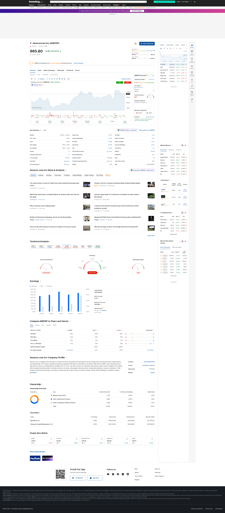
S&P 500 (162, 72)
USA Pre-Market (112, 7)
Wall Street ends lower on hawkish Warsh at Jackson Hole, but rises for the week (54, 196)
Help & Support (159, 476)
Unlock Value (149, 50)
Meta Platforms (86, 438)
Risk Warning (219, 508)
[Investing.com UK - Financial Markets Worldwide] (36, 2)
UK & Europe (89, 7)
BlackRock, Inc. (35, 420)
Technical (69, 70)
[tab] (33, 247)
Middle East (97, 7)
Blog (136, 469)
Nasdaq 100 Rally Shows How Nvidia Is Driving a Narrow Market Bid (117, 217)
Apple (133, 438)
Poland (152, 372)
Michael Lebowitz (39, 219)
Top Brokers (164, 180)
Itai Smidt (102, 219)
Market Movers (165, 145)
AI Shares (130, 7)
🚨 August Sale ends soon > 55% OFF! (164, 1)
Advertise (157, 472)
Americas (82, 7)
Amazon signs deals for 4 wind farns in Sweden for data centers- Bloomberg (117, 196)
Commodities (169, 45)
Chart (39, 70)
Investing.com (33, 199)
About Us (157, 469)
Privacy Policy (209, 508)
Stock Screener (107, 5)
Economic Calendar (96, 5)
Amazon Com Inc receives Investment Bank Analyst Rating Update (117, 183)
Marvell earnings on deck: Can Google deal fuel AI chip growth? (116, 227)
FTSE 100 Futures (164, 81)
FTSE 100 (162, 64)
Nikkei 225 (163, 75)
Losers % (178, 149)
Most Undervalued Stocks (166, 242)
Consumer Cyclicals (148, 365)
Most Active (48, 7)
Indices (162, 45)
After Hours (120, 7)
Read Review (185, 190)
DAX (161, 67)
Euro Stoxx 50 (164, 70)
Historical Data (54, 74)
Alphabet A (109, 438)
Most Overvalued (176, 247)
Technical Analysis (39, 241)
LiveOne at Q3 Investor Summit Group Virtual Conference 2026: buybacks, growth (116, 207)
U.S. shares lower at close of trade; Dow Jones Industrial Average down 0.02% (54, 184)
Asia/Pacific (104, 7)
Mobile (137, 472)
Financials (60, 70)
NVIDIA (33, 438)
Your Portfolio (139, 476)
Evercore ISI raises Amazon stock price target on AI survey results (53, 227)
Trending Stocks (166, 212)
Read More (33, 372)
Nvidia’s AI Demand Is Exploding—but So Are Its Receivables (50, 217)
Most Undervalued (165, 247)
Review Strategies (78, 63)
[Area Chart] (35, 79)
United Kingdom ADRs (67, 7)
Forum (77, 70)
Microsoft (59, 438)
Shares (32, 7)
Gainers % (171, 149)
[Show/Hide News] (69, 79)
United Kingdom (56, 7)
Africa (125, 7)
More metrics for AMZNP (147, 130)
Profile (38, 74)
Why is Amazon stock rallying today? (42, 206)
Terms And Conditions (196, 508)
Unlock (71, 350)
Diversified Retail (149, 361)
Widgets (137, 479)
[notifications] (191, 1)
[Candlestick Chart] (32, 79)
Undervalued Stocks (151, 7)
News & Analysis (49, 70)
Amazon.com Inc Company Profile (47, 357)
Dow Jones (163, 78)
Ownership (45, 74)
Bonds (177, 45)
